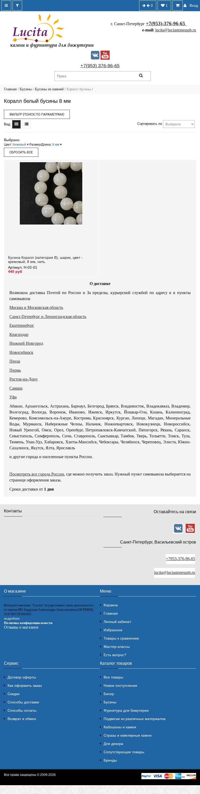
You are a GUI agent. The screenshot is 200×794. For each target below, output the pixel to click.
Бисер (109, 694)
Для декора (113, 744)
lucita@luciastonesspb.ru (175, 30)
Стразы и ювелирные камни (128, 735)
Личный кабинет (117, 622)
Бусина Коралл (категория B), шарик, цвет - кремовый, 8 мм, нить (45, 259)
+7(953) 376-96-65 (100, 65)
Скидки (14, 694)
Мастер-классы (117, 646)
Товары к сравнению (121, 638)
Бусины (26, 89)
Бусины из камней (49, 89)
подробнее (12, 618)
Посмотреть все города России (36, 474)
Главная (10, 89)
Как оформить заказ (25, 685)
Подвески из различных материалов (134, 719)
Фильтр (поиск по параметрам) (36, 114)
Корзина (111, 605)
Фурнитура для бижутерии (126, 710)
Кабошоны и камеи (120, 727)
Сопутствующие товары (124, 752)
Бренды (110, 760)
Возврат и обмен (22, 719)
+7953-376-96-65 (180, 559)
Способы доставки (23, 702)
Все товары (113, 677)
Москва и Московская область (36, 307)
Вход (194, 5)
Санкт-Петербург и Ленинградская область (47, 316)
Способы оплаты (22, 710)
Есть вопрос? (115, 655)
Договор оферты (22, 677)
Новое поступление (120, 685)
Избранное (113, 630)
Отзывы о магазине (21, 627)
